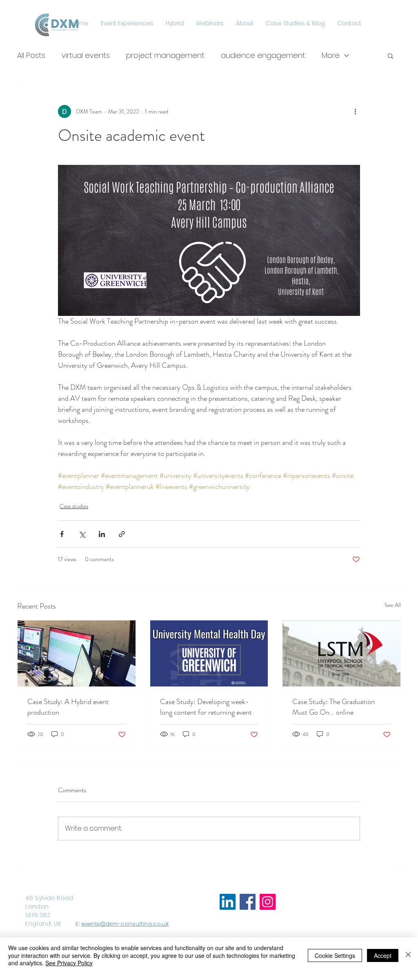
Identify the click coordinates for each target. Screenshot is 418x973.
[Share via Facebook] (62, 534)
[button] (390, 55)
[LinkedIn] (228, 902)
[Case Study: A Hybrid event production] (77, 653)
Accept (382, 955)
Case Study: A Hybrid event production (68, 707)
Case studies (74, 506)
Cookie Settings (335, 955)
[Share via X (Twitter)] (82, 534)
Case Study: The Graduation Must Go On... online (333, 707)
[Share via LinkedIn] (102, 534)
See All (393, 605)
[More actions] (355, 111)
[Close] (408, 955)
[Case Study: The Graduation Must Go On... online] (341, 653)
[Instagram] (268, 902)
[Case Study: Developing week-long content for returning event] (209, 653)
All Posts (31, 55)
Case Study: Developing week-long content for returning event (206, 707)
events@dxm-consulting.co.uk (125, 924)
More (331, 55)
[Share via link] (122, 534)
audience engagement (263, 55)
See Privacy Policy (69, 963)
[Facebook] (248, 902)
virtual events (86, 55)
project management (165, 55)
